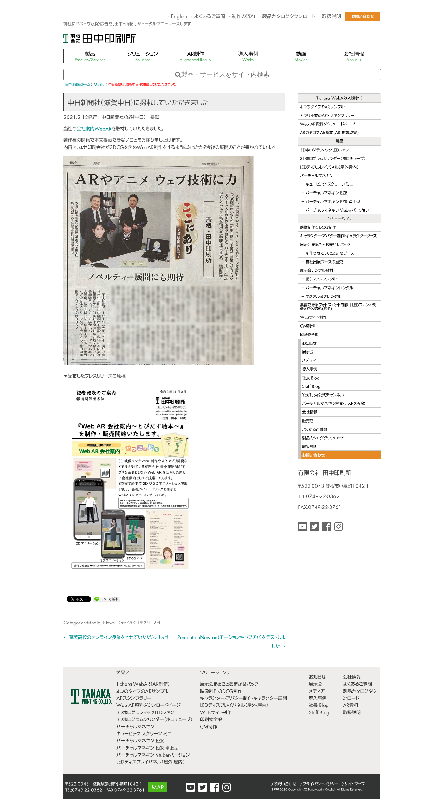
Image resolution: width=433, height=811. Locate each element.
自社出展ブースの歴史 (324, 262)
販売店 (307, 421)
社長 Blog (311, 378)
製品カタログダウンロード (288, 17)
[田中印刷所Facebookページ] (326, 528)
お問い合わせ (362, 17)
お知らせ (309, 344)
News (109, 623)
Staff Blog (311, 387)
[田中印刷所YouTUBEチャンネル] (302, 528)
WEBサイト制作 (313, 318)
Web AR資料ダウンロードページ (327, 124)
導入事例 (248, 57)
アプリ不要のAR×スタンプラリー (327, 116)
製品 (90, 57)
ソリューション (142, 57)
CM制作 (307, 326)
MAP (158, 787)
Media (93, 623)
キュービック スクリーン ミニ (329, 185)
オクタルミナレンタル (323, 297)
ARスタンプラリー (133, 699)
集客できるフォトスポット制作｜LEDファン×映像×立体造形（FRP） (338, 307)
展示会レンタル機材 (316, 271)
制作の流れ (243, 17)
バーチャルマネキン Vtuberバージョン (337, 211)
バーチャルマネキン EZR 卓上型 (333, 202)
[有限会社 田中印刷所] (99, 41)
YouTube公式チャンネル (323, 395)
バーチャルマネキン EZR (326, 193)
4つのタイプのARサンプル (322, 107)
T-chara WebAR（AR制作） (339, 98)
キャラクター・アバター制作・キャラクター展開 (243, 699)
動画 (300, 57)
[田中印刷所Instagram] (338, 528)
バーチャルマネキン (316, 176)
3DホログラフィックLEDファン (324, 150)
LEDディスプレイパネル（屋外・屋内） (329, 167)
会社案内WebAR (94, 129)
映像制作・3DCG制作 (318, 228)
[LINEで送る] (106, 599)
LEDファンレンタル (321, 279)
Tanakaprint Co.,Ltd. (322, 789)
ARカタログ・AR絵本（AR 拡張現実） (329, 133)
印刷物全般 (309, 335)
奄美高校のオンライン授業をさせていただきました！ (115, 638)
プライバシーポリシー (320, 784)
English (179, 17)
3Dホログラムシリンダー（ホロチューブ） (332, 159)
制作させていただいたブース (330, 254)
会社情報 (354, 57)
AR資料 (350, 706)
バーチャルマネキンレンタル (329, 288)
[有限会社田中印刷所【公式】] (314, 528)
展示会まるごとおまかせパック (325, 245)
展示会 (307, 352)
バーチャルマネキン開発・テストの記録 (333, 404)
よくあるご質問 (209, 17)
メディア (309, 361)
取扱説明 (331, 17)
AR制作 (195, 57)
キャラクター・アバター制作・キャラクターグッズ (338, 236)
